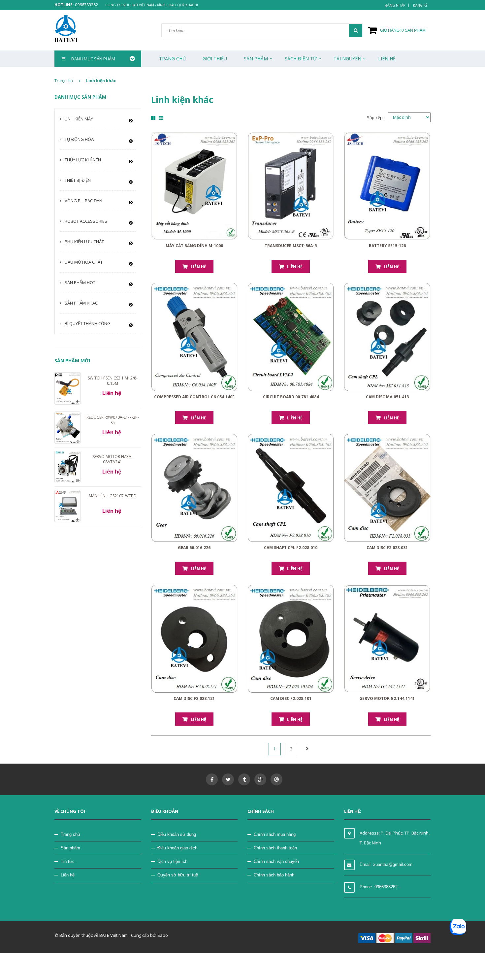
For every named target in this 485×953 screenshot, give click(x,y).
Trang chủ (172, 58)
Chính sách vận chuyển (276, 861)
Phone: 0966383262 (379, 886)
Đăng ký (420, 5)
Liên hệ (198, 267)
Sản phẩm (70, 847)
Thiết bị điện (78, 180)
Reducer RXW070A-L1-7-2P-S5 (112, 419)
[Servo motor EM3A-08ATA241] (67, 467)
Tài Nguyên (347, 58)
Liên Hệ (387, 58)
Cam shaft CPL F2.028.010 (290, 547)
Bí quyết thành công (88, 323)
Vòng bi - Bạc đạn (83, 201)
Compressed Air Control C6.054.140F (194, 397)
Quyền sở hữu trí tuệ (177, 874)
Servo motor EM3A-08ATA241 (113, 459)
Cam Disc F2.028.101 (290, 698)
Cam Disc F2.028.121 (194, 698)
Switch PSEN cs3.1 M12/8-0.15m (113, 380)
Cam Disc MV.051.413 (387, 397)
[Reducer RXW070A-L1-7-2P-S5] (67, 427)
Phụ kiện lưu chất (84, 242)
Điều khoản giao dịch (177, 847)
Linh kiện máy (79, 119)
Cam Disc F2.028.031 (387, 547)
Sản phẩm (256, 58)
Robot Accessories (86, 221)
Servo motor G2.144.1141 (387, 698)
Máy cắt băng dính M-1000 (194, 245)
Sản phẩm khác (81, 303)
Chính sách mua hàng (275, 834)
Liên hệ (68, 874)
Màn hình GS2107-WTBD (113, 496)
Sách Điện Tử (301, 58)
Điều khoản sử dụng (176, 834)
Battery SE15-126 (387, 245)
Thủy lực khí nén (83, 160)
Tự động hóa (79, 139)
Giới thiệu (215, 58)
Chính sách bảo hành (274, 874)
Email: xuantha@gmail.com (386, 864)
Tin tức (68, 861)
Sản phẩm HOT (80, 282)
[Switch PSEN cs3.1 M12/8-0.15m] (67, 388)
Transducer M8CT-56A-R (291, 245)
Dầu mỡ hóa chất (84, 262)
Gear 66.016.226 (194, 547)
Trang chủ (70, 834)
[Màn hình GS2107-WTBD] (67, 506)
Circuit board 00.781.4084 (291, 397)
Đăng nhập (395, 5)
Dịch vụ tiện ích (172, 861)
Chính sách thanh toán (275, 847)
